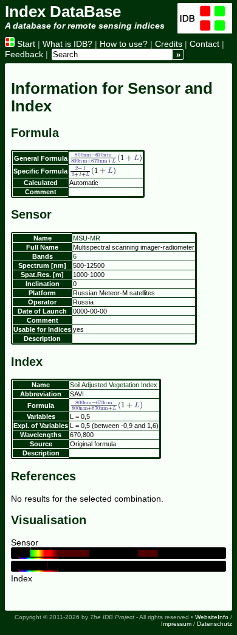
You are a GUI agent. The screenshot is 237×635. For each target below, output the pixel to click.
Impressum (176, 623)
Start (25, 44)
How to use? (124, 44)
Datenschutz (214, 623)
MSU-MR (86, 238)
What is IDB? (67, 44)
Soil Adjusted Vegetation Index (113, 384)
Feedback (24, 54)
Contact (204, 44)
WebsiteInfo (211, 617)
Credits (168, 44)
